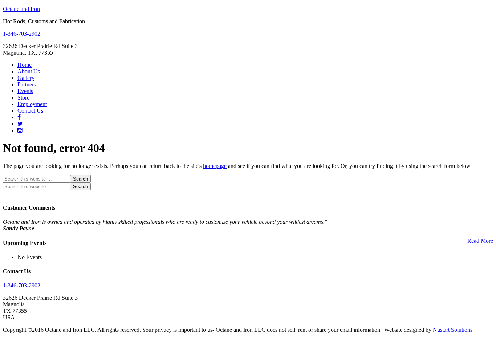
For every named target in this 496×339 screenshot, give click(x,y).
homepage (215, 166)
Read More (480, 241)
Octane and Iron (21, 9)
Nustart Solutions (452, 330)
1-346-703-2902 (21, 34)
